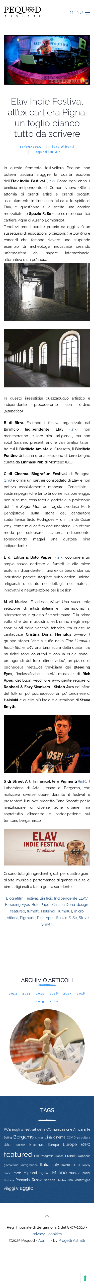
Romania (23, 1180)
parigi (86, 1173)
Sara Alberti (63, 146)
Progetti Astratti (71, 1240)
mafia (18, 1173)
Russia (37, 1180)
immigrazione (29, 1165)
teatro (62, 1180)
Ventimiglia (82, 1180)
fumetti (33, 911)
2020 (53, 1001)
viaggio (25, 1188)
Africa (78, 1129)
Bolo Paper (41, 904)
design (82, 904)
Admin (44, 1240)
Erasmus (36, 1145)
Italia (44, 1164)
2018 (81, 993)
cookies (55, 1234)
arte (87, 1129)
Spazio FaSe (66, 917)
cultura (85, 1137)
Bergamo (23, 1137)
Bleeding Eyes (17, 904)
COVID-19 (73, 1137)
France (59, 1155)
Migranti (30, 1173)
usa (70, 1180)
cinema (59, 1137)
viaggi (9, 1188)
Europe (70, 1144)
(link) (51, 181)
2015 (40, 993)
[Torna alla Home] (22, 12)
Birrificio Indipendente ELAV (63, 898)
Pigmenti (27, 917)
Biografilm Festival (22, 898)
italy (55, 1164)
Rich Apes (45, 917)
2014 (26, 993)
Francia (70, 1156)
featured (17, 911)
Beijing (8, 1137)
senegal (50, 1180)
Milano (59, 1172)
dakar (8, 1145)
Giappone (84, 1156)
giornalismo (11, 1165)
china (39, 1137)
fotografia (47, 1156)
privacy (39, 1234)
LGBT (76, 1165)
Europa (53, 1145)
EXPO (85, 1144)
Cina (48, 1137)
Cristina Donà (63, 904)
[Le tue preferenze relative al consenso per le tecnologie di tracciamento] (85, 1278)
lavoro (65, 1165)
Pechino (9, 1180)
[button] (80, 12)
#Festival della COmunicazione (46, 1129)
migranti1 (44, 1173)
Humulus (64, 911)
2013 (13, 993)
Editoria (20, 1145)
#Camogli (12, 1129)
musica (74, 1173)
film (36, 1155)
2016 (54, 993)
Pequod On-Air (47, 152)
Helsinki (48, 911)
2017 (67, 993)
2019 (40, 1001)
